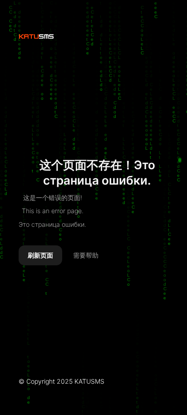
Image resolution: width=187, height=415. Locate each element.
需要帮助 (85, 255)
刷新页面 (40, 255)
